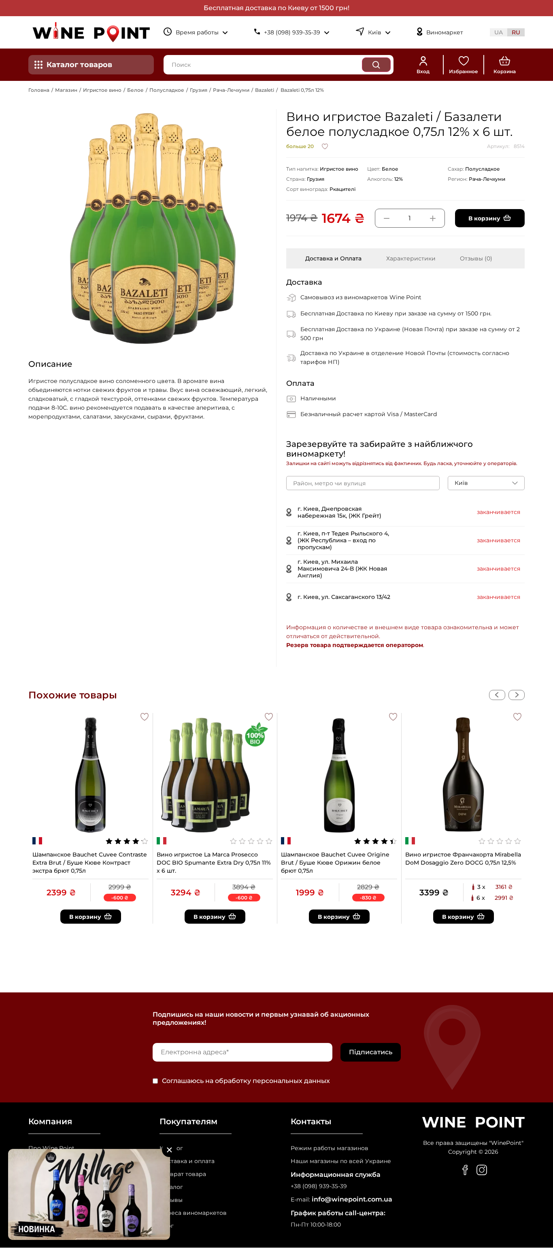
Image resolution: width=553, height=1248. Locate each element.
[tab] (333, 258)
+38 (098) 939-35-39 (319, 1186)
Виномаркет (444, 32)
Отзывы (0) (476, 258)
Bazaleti (264, 90)
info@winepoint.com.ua (352, 1199)
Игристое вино (102, 90)
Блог (167, 1226)
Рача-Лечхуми (231, 90)
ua (498, 32)
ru (516, 32)
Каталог (171, 1148)
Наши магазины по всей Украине (341, 1161)
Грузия (198, 90)
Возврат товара (183, 1174)
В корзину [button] (484, 218)
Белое (135, 90)
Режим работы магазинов (329, 1148)
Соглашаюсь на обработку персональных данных (246, 1081)
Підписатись (370, 1052)
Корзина (504, 71)
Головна (38, 90)
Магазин (66, 90)
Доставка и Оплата (333, 258)
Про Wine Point (51, 1148)
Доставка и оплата (187, 1161)
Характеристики (411, 258)
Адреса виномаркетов (193, 1213)
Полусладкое (166, 90)
